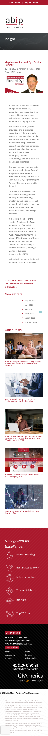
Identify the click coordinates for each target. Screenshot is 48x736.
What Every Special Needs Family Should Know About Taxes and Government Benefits (23, 363)
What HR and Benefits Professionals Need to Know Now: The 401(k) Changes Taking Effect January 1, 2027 (23, 438)
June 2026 (29, 305)
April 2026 (29, 313)
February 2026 (31, 322)
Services (8, 658)
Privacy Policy (31, 658)
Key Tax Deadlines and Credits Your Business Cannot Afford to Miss (21, 400)
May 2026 (29, 309)
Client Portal (15, 2)
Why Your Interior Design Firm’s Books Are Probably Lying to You (24, 475)
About (7, 651)
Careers (28, 655)
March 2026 (30, 318)
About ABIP (10, 72)
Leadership (10, 655)
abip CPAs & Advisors (17, 69)
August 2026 (30, 300)
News (18, 72)
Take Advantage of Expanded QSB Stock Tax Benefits (23, 512)
